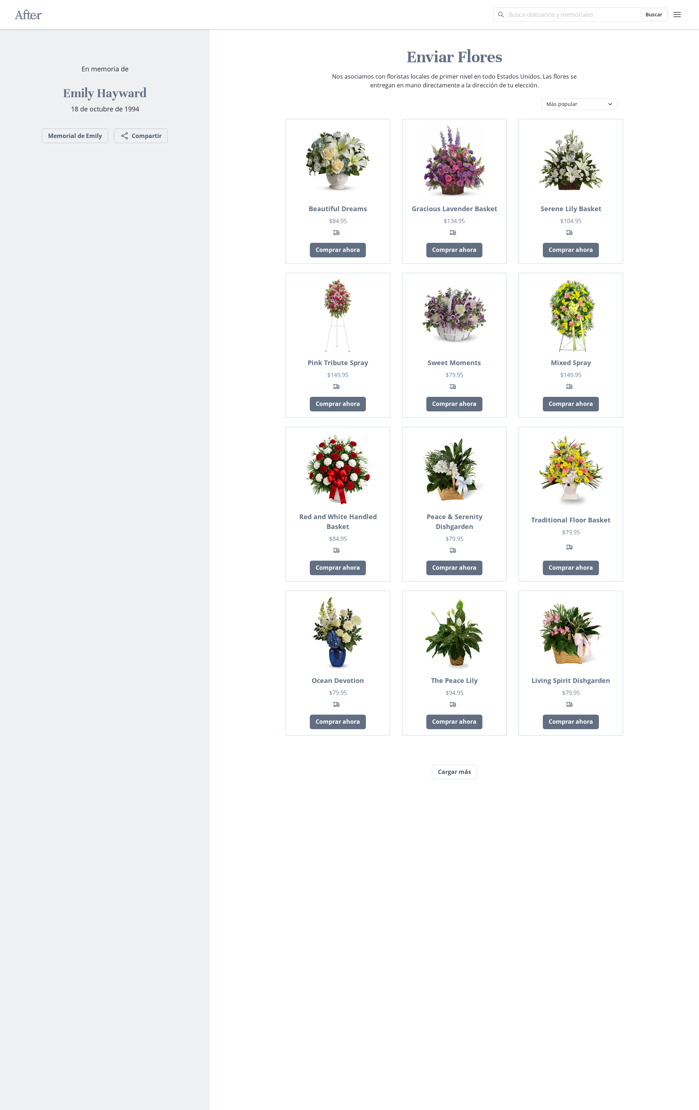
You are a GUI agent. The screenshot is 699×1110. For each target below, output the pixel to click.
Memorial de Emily (75, 136)
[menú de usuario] (677, 14)
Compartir (147, 136)
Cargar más (454, 772)
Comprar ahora (338, 250)
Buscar (653, 14)
